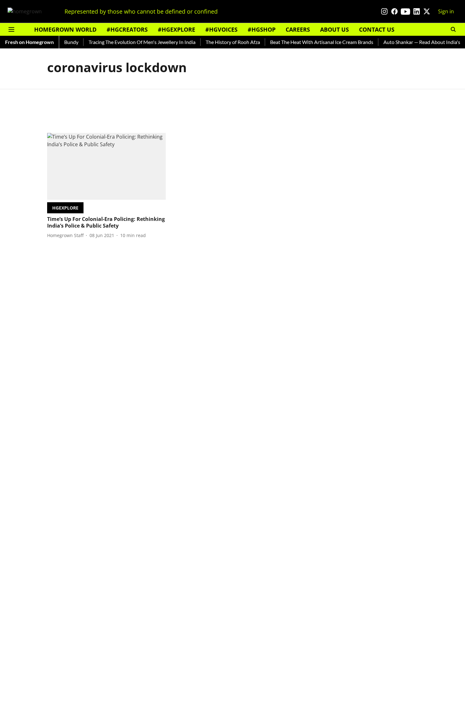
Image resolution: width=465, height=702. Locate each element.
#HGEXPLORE (176, 29)
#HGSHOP (262, 29)
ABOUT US (334, 29)
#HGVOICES (221, 29)
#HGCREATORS (127, 29)
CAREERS (298, 29)
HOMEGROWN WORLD (65, 29)
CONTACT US (376, 29)
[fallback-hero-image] (106, 166)
